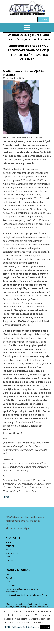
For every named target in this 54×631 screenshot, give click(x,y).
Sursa (6, 496)
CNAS (8, 574)
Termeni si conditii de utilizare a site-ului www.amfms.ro (22, 590)
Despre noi (10, 585)
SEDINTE (9, 557)
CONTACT (10, 546)
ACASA (8, 542)
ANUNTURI (10, 549)
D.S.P (8, 581)
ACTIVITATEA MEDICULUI (16, 553)
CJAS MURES (10, 578)
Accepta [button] (45, 627)
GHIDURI (9, 560)
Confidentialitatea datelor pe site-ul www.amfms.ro (26, 595)
